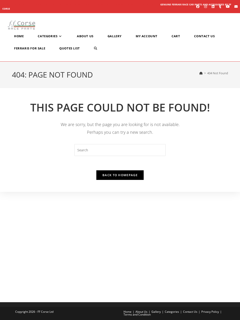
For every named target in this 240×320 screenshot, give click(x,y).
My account (73, 4)
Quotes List (147, 4)
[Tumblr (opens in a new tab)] (220, 6)
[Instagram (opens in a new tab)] (205, 6)
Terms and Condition (137, 314)
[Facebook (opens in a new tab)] (198, 6)
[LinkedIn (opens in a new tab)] (213, 6)
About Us (41, 4)
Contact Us (101, 4)
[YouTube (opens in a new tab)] (228, 6)
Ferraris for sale (124, 4)
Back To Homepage (120, 175)
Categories (20, 4)
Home (127, 312)
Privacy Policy (210, 312)
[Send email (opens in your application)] (235, 6)
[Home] (201, 73)
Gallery (56, 4)
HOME (6, 4)
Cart (88, 4)
